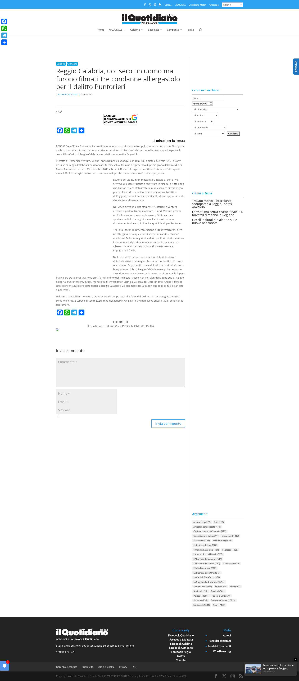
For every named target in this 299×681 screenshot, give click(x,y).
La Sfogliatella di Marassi (208, 581)
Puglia (190, 30)
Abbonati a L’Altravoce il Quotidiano (77, 639)
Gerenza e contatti (66, 667)
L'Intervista (231, 563)
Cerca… (168, 5)
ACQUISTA (180, 5)
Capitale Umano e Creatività (209, 531)
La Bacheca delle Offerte (206, 572)
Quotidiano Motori (197, 5)
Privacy (123, 667)
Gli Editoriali (222, 540)
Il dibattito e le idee (205, 545)
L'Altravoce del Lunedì (206, 563)
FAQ (134, 667)
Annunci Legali (202, 522)
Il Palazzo (230, 549)
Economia (201, 540)
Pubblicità (87, 667)
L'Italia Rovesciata (204, 568)
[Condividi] (4, 42)
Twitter (181, 656)
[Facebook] (4, 21)
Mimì (235, 586)
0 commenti (86, 94)
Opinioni (217, 591)
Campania (173, 30)
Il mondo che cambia (206, 549)
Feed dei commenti (219, 646)
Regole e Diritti (221, 595)
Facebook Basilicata (181, 639)
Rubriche (200, 600)
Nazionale (200, 591)
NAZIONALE (115, 30)
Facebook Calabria (181, 643)
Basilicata (153, 30)
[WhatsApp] (4, 28)
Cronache (72, 63)
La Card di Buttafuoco (206, 577)
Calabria (135, 30)
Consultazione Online (205, 535)
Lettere (220, 586)
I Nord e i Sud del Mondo (208, 554)
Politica (200, 595)
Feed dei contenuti (220, 640)
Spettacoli (201, 604)
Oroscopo (214, 5)
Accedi (227, 635)
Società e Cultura (223, 600)
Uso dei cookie (106, 667)
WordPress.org (222, 651)
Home (101, 30)
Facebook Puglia (181, 651)
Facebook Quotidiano (181, 635)
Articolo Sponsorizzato (207, 526)
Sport (219, 604)
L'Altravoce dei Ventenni (207, 558)
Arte (219, 522)
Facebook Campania (181, 647)
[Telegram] (4, 35)
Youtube (181, 660)
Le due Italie (202, 586)
